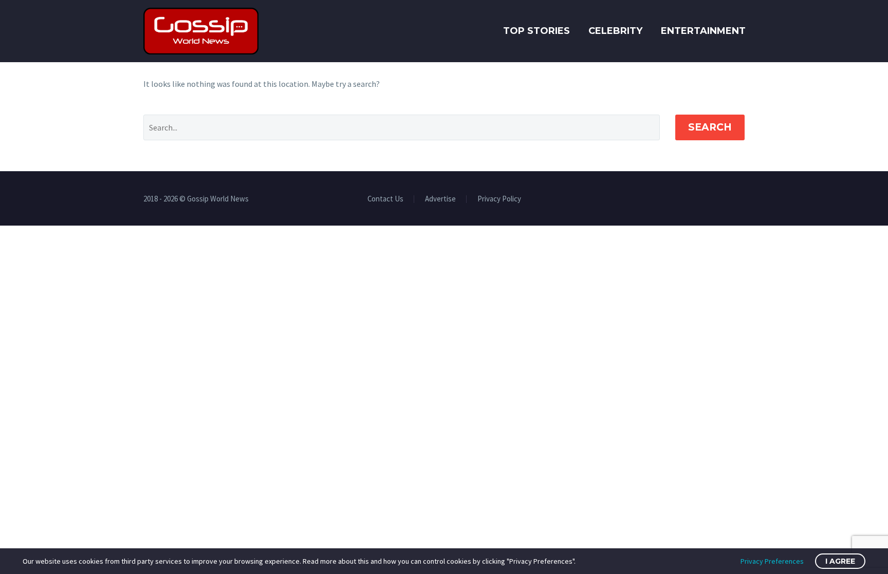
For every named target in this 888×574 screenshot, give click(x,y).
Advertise (440, 199)
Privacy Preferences (772, 561)
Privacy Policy (499, 199)
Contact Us (385, 199)
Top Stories (536, 30)
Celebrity (615, 30)
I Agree (840, 561)
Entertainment (703, 30)
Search (710, 127)
